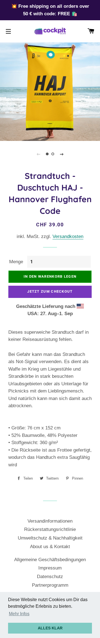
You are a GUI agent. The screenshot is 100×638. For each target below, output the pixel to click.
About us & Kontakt (50, 546)
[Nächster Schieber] (62, 154)
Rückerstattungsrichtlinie (50, 529)
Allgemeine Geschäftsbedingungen (50, 559)
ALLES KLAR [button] (50, 628)
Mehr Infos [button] (19, 613)
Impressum (50, 568)
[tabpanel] (50, 91)
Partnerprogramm (50, 585)
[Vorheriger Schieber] (38, 154)
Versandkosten (67, 236)
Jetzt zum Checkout (49, 291)
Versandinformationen (50, 521)
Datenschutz (50, 576)
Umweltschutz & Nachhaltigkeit (50, 538)
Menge (16, 261)
